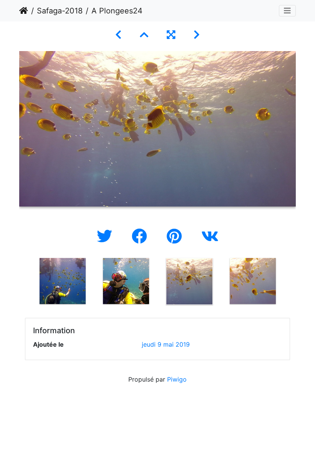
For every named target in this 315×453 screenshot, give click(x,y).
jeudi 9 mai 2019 (166, 344)
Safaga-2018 (60, 10)
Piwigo (177, 379)
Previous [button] (25, 283)
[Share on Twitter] (106, 236)
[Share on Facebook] (141, 236)
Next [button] (290, 283)
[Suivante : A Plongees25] (196, 35)
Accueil (23, 11)
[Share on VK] (210, 236)
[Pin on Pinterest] (176, 236)
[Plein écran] (171, 35)
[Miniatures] (144, 35)
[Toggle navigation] (287, 11)
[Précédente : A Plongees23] (118, 35)
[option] (62, 281)
